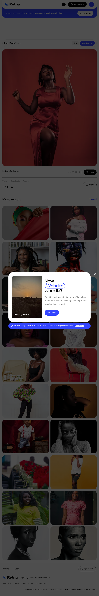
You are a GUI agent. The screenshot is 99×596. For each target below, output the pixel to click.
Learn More (79, 326)
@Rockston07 (25, 315)
